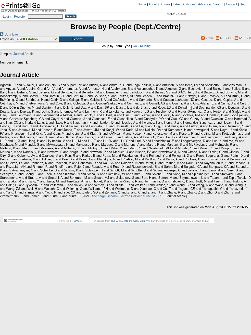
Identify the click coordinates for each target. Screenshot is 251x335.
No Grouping (142, 46)
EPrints (78, 220)
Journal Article (23, 54)
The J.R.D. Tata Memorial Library (129, 220)
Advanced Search (210, 4)
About (153, 4)
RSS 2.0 (244, 38)
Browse (165, 4)
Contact (231, 4)
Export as (7, 39)
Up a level (11, 34)
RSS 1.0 (225, 38)
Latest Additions (184, 4)
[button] (76, 39)
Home (142, 4)
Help (243, 4)
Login (7, 16)
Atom (209, 38)
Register (20, 16)
